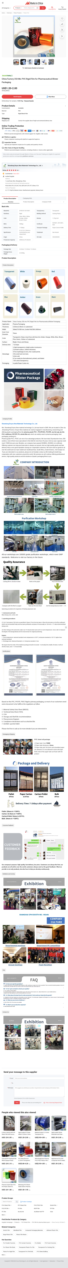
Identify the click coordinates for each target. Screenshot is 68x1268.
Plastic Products (18, 13)
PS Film (20, 1208)
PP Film (52, 1208)
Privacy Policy (60, 1261)
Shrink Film (53, 1205)
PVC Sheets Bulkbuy (42, 1251)
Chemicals (9, 13)
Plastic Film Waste (21, 1234)
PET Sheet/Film (22, 1205)
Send (17, 1102)
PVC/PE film (5, 1208)
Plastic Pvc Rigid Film (9, 1251)
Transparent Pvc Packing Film (46, 1247)
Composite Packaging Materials (34, 1230)
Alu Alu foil (21, 1211)
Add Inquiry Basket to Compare (34, 68)
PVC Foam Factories (50, 1243)
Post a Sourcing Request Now (53, 1102)
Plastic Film (26, 13)
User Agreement (44, 1261)
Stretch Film (6, 1230)
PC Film (4, 1211)
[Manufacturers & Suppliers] (34, 3)
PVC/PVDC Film (38, 1205)
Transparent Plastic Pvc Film (26, 1247)
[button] (60, 201)
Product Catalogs (27, 1201)
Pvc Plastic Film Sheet (9, 1247)
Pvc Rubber (38, 1243)
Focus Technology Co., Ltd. (22, 1261)
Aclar (51, 1211)
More (3, 1255)
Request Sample (29, 101)
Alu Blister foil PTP (39, 1211)
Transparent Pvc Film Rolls (26, 1251)
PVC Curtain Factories (25, 1243)
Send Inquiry (17, 96)
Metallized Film (17, 1230)
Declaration (52, 1261)
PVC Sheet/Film (6, 1205)
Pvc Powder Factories (9, 1243)
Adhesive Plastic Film (52, 1230)
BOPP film (37, 1208)
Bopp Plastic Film (8, 1234)
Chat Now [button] (52, 97)
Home (3, 13)
